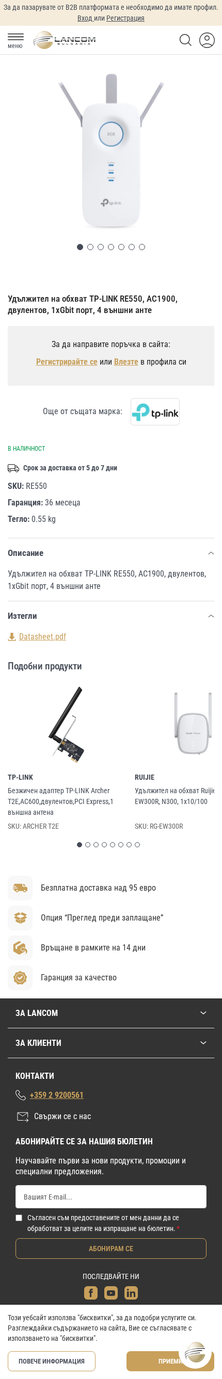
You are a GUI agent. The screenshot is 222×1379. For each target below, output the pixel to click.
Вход (85, 18)
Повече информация (52, 1361)
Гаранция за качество (79, 977)
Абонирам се (111, 1248)
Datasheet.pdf (42, 637)
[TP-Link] (155, 411)
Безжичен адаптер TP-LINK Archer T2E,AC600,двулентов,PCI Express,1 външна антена (61, 801)
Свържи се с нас (62, 1116)
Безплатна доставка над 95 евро (98, 888)
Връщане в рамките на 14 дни (93, 948)
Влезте (126, 362)
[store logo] (64, 40)
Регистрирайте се (67, 362)
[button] (80, 247)
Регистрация (125, 18)
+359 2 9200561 (57, 1095)
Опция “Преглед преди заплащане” (102, 918)
